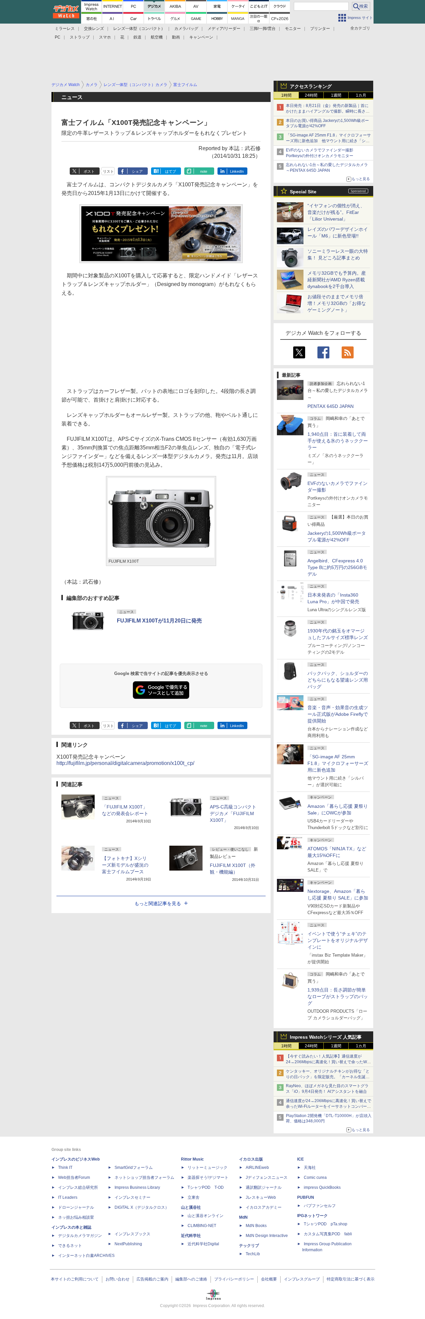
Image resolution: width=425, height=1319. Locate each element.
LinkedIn (237, 171)
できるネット (70, 1245)
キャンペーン (201, 37)
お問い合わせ (117, 1279)
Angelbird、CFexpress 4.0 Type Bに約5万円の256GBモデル (337, 567)
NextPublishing (128, 1244)
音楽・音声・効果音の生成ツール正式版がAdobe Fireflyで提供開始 (337, 714)
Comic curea (315, 1177)
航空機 (157, 37)
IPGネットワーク (312, 1215)
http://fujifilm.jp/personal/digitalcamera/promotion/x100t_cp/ (125, 763)
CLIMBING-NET (202, 1225)
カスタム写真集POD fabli (328, 1234)
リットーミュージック (207, 1167)
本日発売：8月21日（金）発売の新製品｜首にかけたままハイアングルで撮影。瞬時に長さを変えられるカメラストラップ (328, 111)
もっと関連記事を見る (157, 903)
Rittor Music (192, 1159)
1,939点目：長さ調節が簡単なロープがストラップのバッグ (337, 996)
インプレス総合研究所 (78, 1187)
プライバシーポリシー (234, 1279)
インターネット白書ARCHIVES (86, 1255)
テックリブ (249, 1245)
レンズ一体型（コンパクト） (139, 28)
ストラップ (80, 37)
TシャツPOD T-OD (206, 1187)
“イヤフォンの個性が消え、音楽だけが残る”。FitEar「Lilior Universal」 (336, 212)
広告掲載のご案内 (152, 1279)
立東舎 (194, 1197)
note (203, 171)
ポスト (89, 171)
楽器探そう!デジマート (208, 1177)
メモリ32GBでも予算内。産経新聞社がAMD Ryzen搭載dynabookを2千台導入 (336, 279)
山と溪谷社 (191, 1207)
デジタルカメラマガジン (80, 1235)
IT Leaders (67, 1197)
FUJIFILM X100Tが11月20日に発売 (159, 620)
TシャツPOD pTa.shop (325, 1224)
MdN (243, 1217)
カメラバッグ (186, 28)
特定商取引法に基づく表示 (351, 1279)
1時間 (286, 95)
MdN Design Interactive (267, 1235)
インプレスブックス (132, 1234)
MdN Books (256, 1225)
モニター (293, 28)
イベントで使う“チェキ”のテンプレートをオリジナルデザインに (337, 940)
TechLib (253, 1254)
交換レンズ (94, 28)
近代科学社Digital (203, 1244)
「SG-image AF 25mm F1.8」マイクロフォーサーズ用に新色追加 (337, 763)
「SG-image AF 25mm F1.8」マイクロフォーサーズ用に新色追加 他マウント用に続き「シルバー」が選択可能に (328, 141)
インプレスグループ (302, 1279)
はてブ (170, 171)
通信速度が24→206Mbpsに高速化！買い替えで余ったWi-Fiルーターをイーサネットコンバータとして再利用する (328, 1106)
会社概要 (269, 1279)
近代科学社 (191, 1235)
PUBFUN (305, 1197)
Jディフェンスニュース (267, 1177)
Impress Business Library (137, 1187)
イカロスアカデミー (264, 1207)
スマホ (105, 37)
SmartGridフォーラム (134, 1167)
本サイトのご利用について (75, 1279)
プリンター (320, 28)
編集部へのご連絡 (191, 1279)
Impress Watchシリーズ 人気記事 (326, 1037)
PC (57, 37)
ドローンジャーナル (76, 1207)
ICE (300, 1159)
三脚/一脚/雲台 (263, 28)
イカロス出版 (251, 1159)
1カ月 (361, 95)
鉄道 (137, 37)
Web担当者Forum (74, 1177)
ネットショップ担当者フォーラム (144, 1177)
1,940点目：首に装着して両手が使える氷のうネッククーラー (337, 440)
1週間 (336, 95)
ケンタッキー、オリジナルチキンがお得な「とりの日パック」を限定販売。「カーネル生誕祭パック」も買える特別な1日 (328, 1077)
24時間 (311, 95)
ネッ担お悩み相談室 (76, 1217)
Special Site (303, 191)
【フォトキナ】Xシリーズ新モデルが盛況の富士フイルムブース (125, 865)
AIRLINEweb (257, 1167)
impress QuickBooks (322, 1187)
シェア (137, 171)
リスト (108, 171)
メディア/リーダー (224, 28)
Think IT (65, 1167)
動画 (176, 37)
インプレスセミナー (132, 1197)
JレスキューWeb (261, 1197)
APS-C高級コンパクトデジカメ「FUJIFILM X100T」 (233, 813)
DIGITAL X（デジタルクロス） (142, 1207)
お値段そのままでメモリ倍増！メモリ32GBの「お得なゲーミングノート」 (336, 303)
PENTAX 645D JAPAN (330, 406)
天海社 (310, 1167)
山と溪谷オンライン (205, 1215)
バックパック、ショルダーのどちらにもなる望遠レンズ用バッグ (337, 680)
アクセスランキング (311, 86)
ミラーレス (65, 28)
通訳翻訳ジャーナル (264, 1187)
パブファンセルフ (320, 1205)
